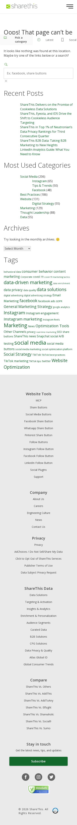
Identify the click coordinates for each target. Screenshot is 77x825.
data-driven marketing (28, 282)
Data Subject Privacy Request (38, 572)
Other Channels (15, 331)
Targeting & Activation (38, 602)
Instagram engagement (42, 313)
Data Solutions (38, 595)
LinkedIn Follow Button (38, 463)
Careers (38, 506)
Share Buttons (38, 407)
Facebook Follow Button (38, 456)
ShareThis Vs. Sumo (38, 728)
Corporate (26, 276)
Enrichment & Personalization (38, 616)
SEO (59, 332)
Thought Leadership (34, 212)
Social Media (29, 176)
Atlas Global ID (38, 657)
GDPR (59, 301)
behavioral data (12, 271)
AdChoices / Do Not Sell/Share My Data (38, 551)
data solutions (51, 289)
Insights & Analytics (38, 609)
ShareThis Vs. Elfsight (38, 707)
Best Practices (30, 194)
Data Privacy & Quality (38, 650)
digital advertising (13, 295)
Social (72, 40)
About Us (38, 499)
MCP (38, 400)
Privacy (38, 545)
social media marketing (28, 349)
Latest (49, 40)
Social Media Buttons (38, 414)
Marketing (27, 208)
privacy (31, 332)
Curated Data (38, 629)
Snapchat (43, 336)
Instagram (39, 181)
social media (30, 342)
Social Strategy (18, 354)
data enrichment (61, 283)
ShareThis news (25, 336)
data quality (29, 290)
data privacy (13, 290)
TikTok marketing (16, 361)
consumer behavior (37, 271)
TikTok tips (35, 361)
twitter (46, 361)
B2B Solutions (38, 636)
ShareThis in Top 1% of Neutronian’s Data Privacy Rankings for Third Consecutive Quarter (46, 131)
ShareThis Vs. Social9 (38, 721)
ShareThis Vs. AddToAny (38, 700)
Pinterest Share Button (38, 435)
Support (38, 476)
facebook (28, 300)
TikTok (36, 354)
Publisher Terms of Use (38, 565)
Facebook (39, 190)
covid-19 (38, 276)
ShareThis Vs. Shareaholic (38, 714)
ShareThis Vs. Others (38, 686)
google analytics (61, 306)
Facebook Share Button (38, 421)
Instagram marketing (23, 319)
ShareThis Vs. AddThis (38, 693)
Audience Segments (38, 622)
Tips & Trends (42, 185)
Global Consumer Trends (39, 664)
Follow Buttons (38, 442)
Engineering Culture (38, 513)
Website (26, 199)
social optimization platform (57, 349)
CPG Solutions (38, 643)
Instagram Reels (51, 319)
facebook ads (46, 301)
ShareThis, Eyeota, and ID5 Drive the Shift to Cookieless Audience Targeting (46, 118)
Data (23, 217)
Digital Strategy (43, 203)
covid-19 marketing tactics (57, 277)
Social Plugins (38, 470)
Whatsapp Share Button (38, 428)
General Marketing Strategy (28, 306)
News (31, 326)
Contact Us (38, 527)
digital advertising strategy (38, 295)
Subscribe (38, 761)
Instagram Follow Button (38, 449)
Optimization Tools (52, 325)
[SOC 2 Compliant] (55, 811)
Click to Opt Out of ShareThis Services (38, 558)
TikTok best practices (53, 354)
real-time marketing (46, 332)
